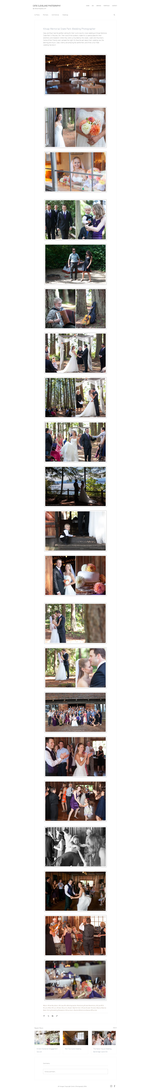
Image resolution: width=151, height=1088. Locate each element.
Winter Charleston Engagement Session (47, 1050)
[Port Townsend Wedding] (75, 1038)
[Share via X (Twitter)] (48, 1016)
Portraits (45, 15)
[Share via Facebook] (44, 1016)
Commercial (55, 15)
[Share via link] (57, 1016)
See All (115, 1028)
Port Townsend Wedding (73, 1048)
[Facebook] (114, 1086)
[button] (114, 14)
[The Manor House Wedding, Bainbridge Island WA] (103, 1038)
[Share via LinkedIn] (52, 1016)
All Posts (37, 15)
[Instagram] (111, 1086)
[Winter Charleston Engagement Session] (47, 1038)
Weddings (65, 15)
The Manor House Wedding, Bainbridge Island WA (102, 1050)
